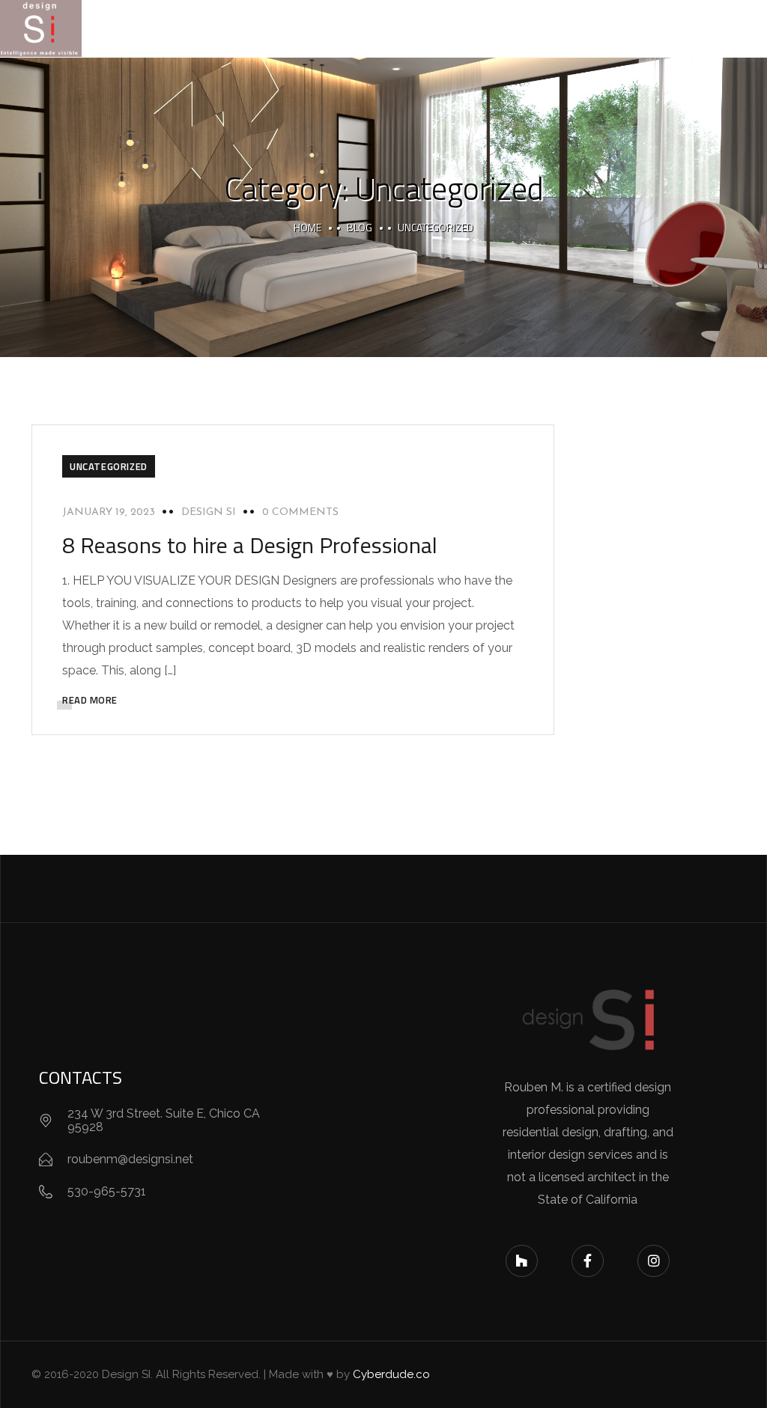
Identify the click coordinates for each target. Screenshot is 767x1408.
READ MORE (90, 699)
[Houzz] (522, 1261)
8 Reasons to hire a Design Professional (249, 545)
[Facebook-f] (588, 1261)
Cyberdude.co (391, 1374)
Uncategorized (109, 466)
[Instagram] (653, 1261)
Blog (359, 227)
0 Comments (300, 512)
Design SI (208, 512)
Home (307, 227)
